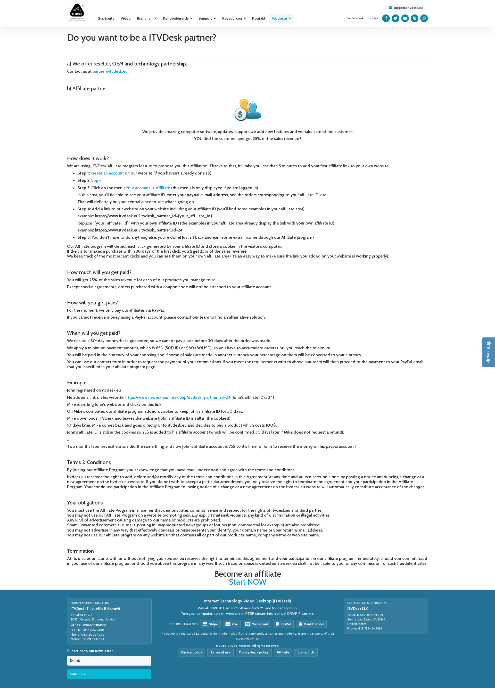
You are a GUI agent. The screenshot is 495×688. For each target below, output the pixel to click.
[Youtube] (405, 18)
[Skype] (414, 18)
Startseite (106, 18)
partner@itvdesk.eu (110, 71)
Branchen (145, 18)
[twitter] (396, 18)
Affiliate (283, 652)
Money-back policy (254, 652)
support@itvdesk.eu (408, 8)
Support (205, 18)
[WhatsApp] (424, 18)
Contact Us (306, 652)
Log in (97, 180)
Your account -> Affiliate (148, 187)
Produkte (279, 18)
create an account (107, 173)
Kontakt (258, 18)
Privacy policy (191, 652)
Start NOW (248, 582)
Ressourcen (232, 18)
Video (126, 18)
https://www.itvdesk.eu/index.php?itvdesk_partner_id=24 (177, 397)
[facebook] (386, 18)
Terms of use (220, 652)
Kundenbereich (175, 18)
